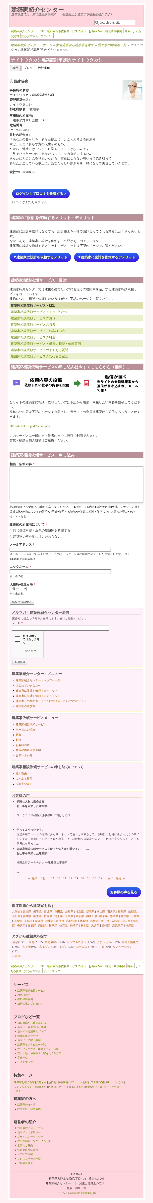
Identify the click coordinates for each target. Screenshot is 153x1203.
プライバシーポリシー (30, 1136)
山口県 (126, 921)
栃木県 (37, 916)
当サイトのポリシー (29, 1132)
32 (94, 878)
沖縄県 (130, 925)
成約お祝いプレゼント (30, 1003)
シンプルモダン (76, 942)
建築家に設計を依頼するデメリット (38, 696)
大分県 (95, 925)
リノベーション (122, 946)
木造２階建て (130, 942)
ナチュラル (104, 942)
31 (88, 878)
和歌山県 (71, 921)
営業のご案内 (25, 1145)
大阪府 (39, 921)
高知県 (42, 925)
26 (58, 878)
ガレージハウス (114, 1082)
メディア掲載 (25, 1154)
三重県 (135, 916)
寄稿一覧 (22, 1057)
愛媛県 (32, 925)
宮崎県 (106, 925)
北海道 (16, 911)
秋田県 (58, 911)
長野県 (16, 916)
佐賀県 (63, 925)
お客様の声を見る (123, 892)
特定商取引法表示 (27, 1150)
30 (82, 878)
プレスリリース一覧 (29, 1158)
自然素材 (50, 942)
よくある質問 (24, 778)
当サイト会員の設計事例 (31, 1027)
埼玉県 (58, 916)
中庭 (101, 946)
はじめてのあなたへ (28, 685)
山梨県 (132, 911)
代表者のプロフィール (30, 1127)
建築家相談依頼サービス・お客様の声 (38, 331)
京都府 (28, 921)
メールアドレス (22, 544)
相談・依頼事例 (115, 966)
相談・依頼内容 (22, 464)
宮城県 (48, 911)
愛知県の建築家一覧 (112, 45)
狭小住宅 (63, 1082)
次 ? (110, 878)
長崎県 (74, 925)
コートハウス (111, 1087)
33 (100, 878)
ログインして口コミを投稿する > (41, 193)
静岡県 (114, 916)
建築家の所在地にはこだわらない (37, 536)
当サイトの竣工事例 (29, 1040)
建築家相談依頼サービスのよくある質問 (39, 350)
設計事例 (44, 68)
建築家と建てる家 (24, 1082)
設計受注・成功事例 (29, 1109)
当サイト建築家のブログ (31, 1031)
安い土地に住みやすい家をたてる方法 (39, 1053)
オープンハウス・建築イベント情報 (38, 1049)
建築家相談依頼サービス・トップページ (39, 312)
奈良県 (60, 921)
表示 (16, 68)
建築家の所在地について (28, 524)
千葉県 (69, 916)
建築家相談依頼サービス (31, 724)
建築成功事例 (25, 999)
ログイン (46, 36)
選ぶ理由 (21, 773)
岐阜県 (103, 916)
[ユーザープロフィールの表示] (132, 98)
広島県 (115, 921)
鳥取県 (84, 921)
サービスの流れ (25, 729)
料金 (127, 31)
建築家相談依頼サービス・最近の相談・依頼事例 (46, 343)
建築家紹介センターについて (34, 1141)
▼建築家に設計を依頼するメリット (40, 257)
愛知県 (125, 916)
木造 (31, 942)
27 (64, 878)
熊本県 (84, 925)
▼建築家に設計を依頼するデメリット (106, 257)
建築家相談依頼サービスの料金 (33, 337)
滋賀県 (18, 921)
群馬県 (48, 916)
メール (17, 623)
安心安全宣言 (29, 36)
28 (70, 878)
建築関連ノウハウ (27, 1036)
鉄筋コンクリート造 (60, 1087)
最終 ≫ (120, 878)
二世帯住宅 (97, 1082)
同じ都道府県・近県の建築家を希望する (41, 530)
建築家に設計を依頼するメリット (37, 690)
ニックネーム (20, 566)
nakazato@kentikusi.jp (82, 1193)
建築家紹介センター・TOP (27, 31)
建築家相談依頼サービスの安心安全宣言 (39, 356)
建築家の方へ (26, 1104)
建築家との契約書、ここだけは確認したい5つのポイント (51, 701)
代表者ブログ (25, 1163)
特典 (18, 735)
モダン (63, 946)
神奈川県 (91, 916)
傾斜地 (52, 1082)
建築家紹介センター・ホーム (31, 45)
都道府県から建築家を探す (75, 45)
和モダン (45, 946)
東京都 (80, 916)
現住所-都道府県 (22, 584)
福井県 (122, 911)
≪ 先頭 (32, 878)
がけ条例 (78, 1087)
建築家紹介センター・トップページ (38, 680)
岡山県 (105, 921)
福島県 (80, 911)
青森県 (27, 911)
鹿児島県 (117, 925)
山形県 (69, 911)
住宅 (15, 942)
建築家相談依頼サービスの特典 (33, 324)
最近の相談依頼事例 (28, 750)
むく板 (27, 946)
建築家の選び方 (25, 706)
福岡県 (53, 925)
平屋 (99, 1087)
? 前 (42, 878)
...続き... (17, 956)
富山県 (101, 911)
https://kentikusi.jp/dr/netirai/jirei (30, 426)
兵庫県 (49, 921)
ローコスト (83, 946)
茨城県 (27, 916)
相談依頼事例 (113, 31)
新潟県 (90, 911)
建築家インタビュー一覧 (31, 1044)
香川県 (21, 925)
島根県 (94, 921)
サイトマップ (51, 971)
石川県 (111, 911)
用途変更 (90, 1087)
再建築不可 (40, 1087)
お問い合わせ (24, 755)
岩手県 (37, 911)
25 (52, 878)
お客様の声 (96, 31)
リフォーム (76, 1082)
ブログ (28, 68)
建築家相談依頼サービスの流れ (66, 31)
